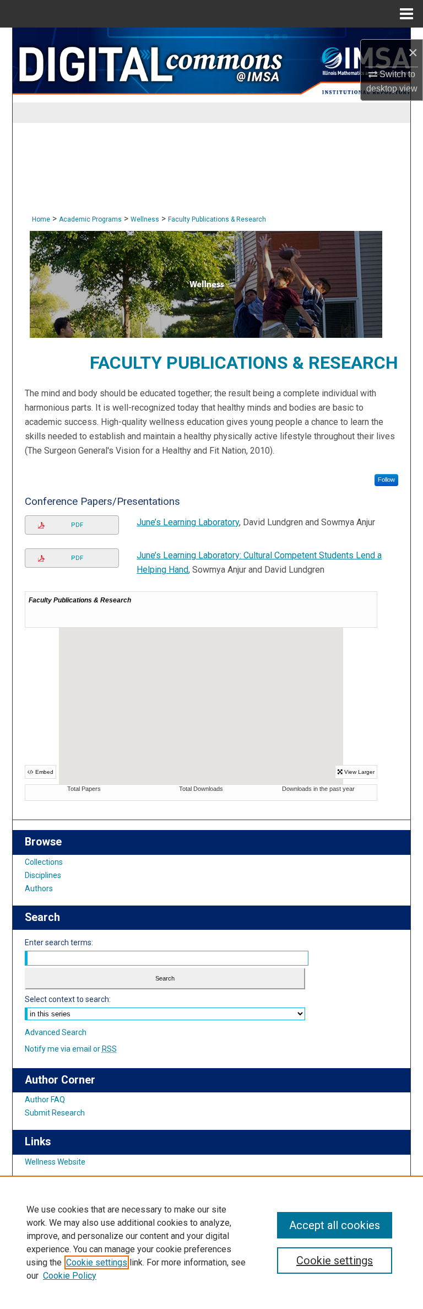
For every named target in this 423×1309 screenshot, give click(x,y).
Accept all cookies (334, 1225)
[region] (211, 1242)
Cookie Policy (69, 1275)
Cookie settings (96, 1262)
